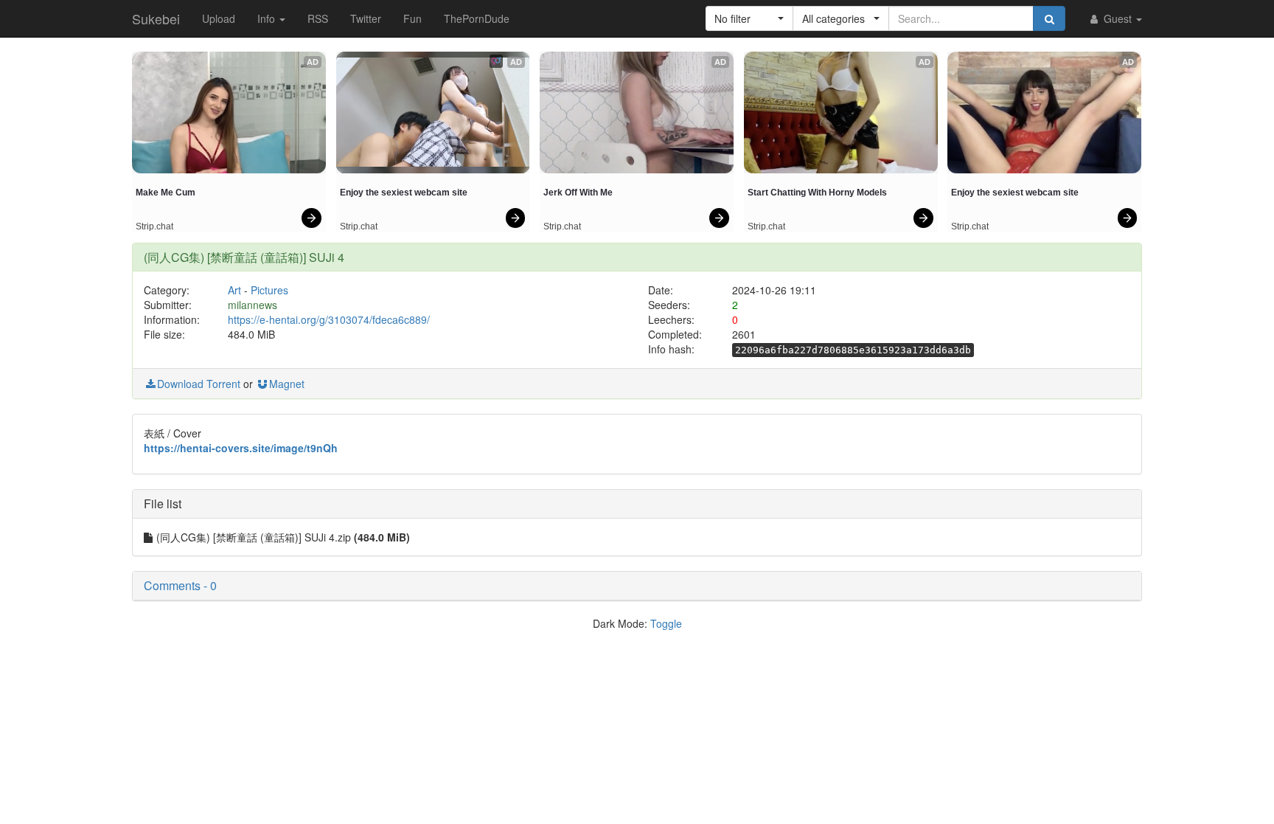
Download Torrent (198, 383)
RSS (317, 18)
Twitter (365, 18)
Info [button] (267, 18)
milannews (252, 304)
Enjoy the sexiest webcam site (403, 192)
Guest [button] (1118, 18)
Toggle (666, 623)
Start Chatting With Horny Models (817, 192)
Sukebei (156, 18)
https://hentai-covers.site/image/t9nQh (241, 447)
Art (234, 290)
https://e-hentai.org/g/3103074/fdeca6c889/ (329, 319)
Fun (412, 18)
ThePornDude (476, 18)
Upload (218, 18)
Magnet (286, 383)
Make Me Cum (165, 192)
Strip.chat (154, 226)
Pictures (269, 290)
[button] (749, 18)
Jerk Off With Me (578, 192)
